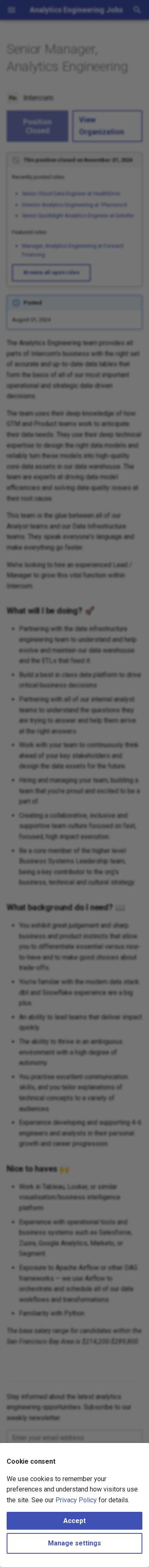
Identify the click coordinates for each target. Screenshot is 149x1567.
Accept (74, 1521)
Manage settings (74, 1543)
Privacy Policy (76, 1500)
